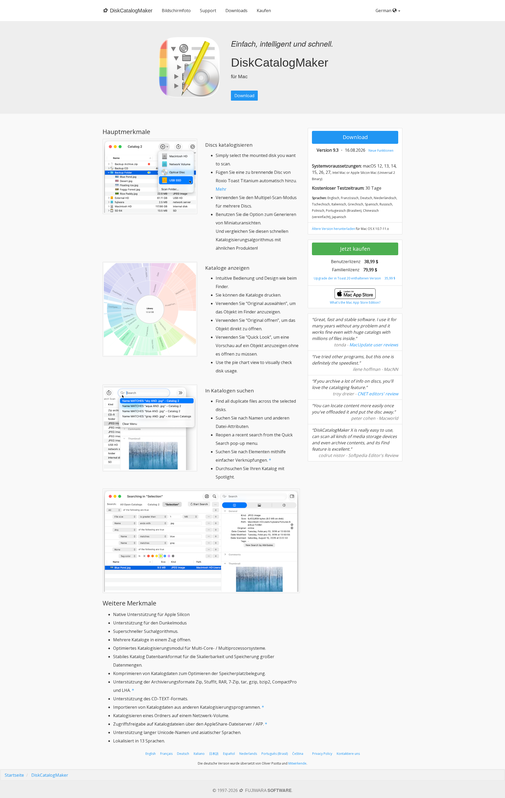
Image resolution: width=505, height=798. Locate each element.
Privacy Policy (322, 753)
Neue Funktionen (380, 150)
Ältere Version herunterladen (333, 228)
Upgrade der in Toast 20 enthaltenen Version (347, 278)
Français (166, 753)
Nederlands (248, 753)
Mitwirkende (297, 763)
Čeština (297, 753)
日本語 (214, 753)
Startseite (14, 775)
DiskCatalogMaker (49, 775)
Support (208, 10)
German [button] (384, 10)
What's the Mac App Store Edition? (355, 302)
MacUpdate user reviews (373, 345)
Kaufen (264, 10)
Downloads (236, 10)
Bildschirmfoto (176, 10)
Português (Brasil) (274, 753)
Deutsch (183, 753)
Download (244, 95)
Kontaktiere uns (348, 753)
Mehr (221, 189)
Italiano (199, 753)
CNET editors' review (377, 394)
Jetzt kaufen (355, 248)
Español (229, 753)
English (150, 753)
